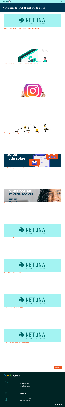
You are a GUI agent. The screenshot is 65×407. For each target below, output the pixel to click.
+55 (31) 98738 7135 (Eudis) (25, 386)
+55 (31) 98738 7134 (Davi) (24, 383)
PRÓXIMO (57, 367)
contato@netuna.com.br (24, 393)
